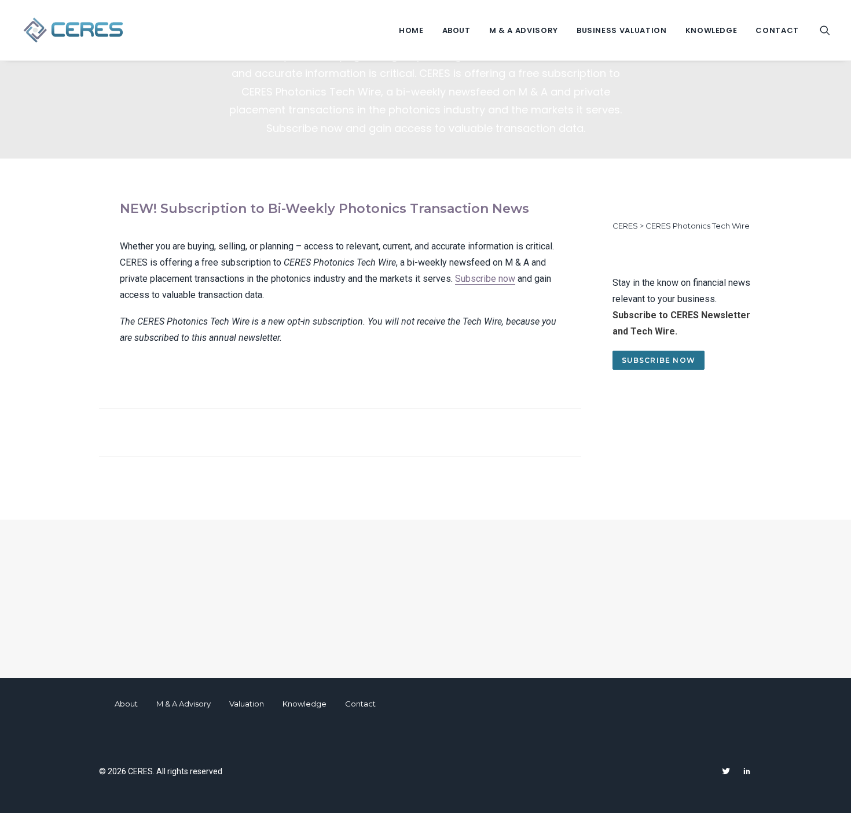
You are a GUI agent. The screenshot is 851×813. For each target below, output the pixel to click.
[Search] (825, 30)
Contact (777, 30)
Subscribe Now (659, 360)
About (456, 30)
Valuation (246, 703)
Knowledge (711, 30)
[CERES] (73, 30)
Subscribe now (485, 278)
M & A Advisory (523, 30)
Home (411, 30)
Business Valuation (622, 30)
